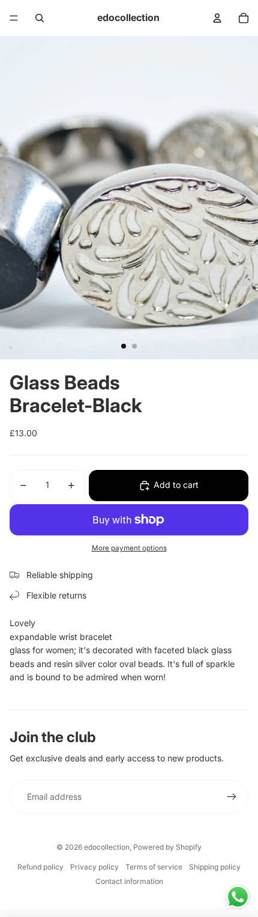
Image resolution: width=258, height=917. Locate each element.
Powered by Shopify (167, 846)
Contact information (129, 881)
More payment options (129, 548)
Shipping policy (215, 866)
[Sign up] (231, 796)
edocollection (107, 846)
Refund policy (40, 866)
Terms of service (153, 866)
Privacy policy (94, 866)
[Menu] (14, 18)
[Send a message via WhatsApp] (238, 897)
